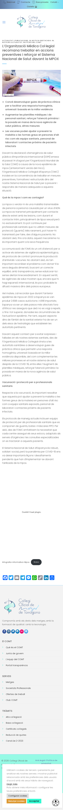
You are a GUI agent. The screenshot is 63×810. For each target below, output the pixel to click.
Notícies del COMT (32, 42)
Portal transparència (17, 665)
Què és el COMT (14, 647)
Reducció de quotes (16, 735)
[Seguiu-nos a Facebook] (4, 631)
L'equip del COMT (15, 659)
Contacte (25, 2)
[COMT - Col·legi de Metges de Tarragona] (31, 22)
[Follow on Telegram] (26, 631)
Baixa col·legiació (14, 723)
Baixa (36, 562)
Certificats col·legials (16, 729)
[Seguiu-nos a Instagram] (9, 631)
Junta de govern (15, 653)
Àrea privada (42, 2)
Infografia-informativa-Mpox (15, 562)
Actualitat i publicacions (15, 40)
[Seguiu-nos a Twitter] (13, 631)
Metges (10, 682)
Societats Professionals (18, 688)
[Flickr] (22, 631)
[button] (4, 22)
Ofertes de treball (15, 694)
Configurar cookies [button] (17, 795)
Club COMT (11, 700)
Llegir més (12, 784)
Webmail (11, 2)
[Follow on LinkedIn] (17, 631)
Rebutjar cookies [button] (16, 801)
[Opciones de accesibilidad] (55, 802)
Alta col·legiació (14, 717)
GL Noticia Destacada (40, 40)
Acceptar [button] (34, 801)
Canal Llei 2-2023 (14, 741)
